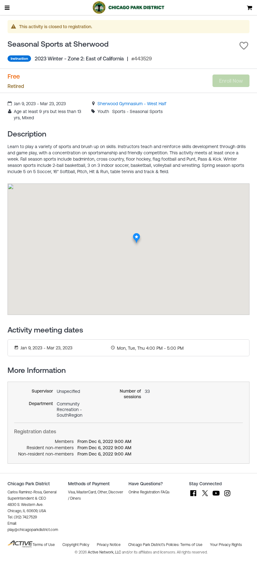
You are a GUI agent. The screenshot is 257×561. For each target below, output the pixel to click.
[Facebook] (193, 496)
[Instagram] (227, 496)
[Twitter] (204, 496)
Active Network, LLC (105, 552)
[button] (243, 45)
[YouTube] (216, 496)
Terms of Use (191, 545)
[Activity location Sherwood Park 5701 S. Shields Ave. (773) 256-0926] (136, 235)
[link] (131, 103)
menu (7, 7)
